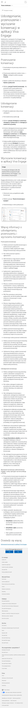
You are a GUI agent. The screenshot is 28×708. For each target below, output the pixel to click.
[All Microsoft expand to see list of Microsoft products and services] (2, 2)
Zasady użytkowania (5, 700)
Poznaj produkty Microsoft (7, 572)
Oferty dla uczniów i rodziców (7, 615)
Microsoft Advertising (6, 637)
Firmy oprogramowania (6, 666)
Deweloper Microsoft (6, 649)
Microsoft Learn (5, 652)
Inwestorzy (4, 685)
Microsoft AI (4, 625)
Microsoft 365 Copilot (6, 640)
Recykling (3, 591)
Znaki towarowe (13, 700)
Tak (9, 552)
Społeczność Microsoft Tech (7, 658)
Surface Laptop (4, 562)
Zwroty (3, 586)
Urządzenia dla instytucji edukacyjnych (9, 603)
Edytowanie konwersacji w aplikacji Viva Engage (14, 544)
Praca (3, 675)
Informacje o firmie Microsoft (7, 678)
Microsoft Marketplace (6, 661)
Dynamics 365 (4, 632)
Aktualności (4, 680)
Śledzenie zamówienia (6, 589)
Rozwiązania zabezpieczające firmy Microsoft (10, 628)
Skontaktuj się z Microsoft (7, 698)
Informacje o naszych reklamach (8, 703)
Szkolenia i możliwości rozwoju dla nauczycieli (10, 613)
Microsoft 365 (4, 569)
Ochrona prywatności (6, 683)
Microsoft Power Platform (6, 663)
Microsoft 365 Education (6, 608)
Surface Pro (4, 559)
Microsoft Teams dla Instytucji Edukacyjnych (10, 606)
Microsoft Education (5, 601)
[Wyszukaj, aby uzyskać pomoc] (5, 2)
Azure (3, 630)
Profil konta (4, 579)
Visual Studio (4, 668)
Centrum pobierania (5, 581)
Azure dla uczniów (5, 618)
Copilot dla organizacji (6, 564)
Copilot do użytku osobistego (7, 567)
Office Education (5, 611)
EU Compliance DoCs (19, 703)
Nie (18, 552)
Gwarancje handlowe (6, 594)
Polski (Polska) (6, 689)
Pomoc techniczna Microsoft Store (8, 584)
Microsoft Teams (5, 642)
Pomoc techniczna (6, 5)
